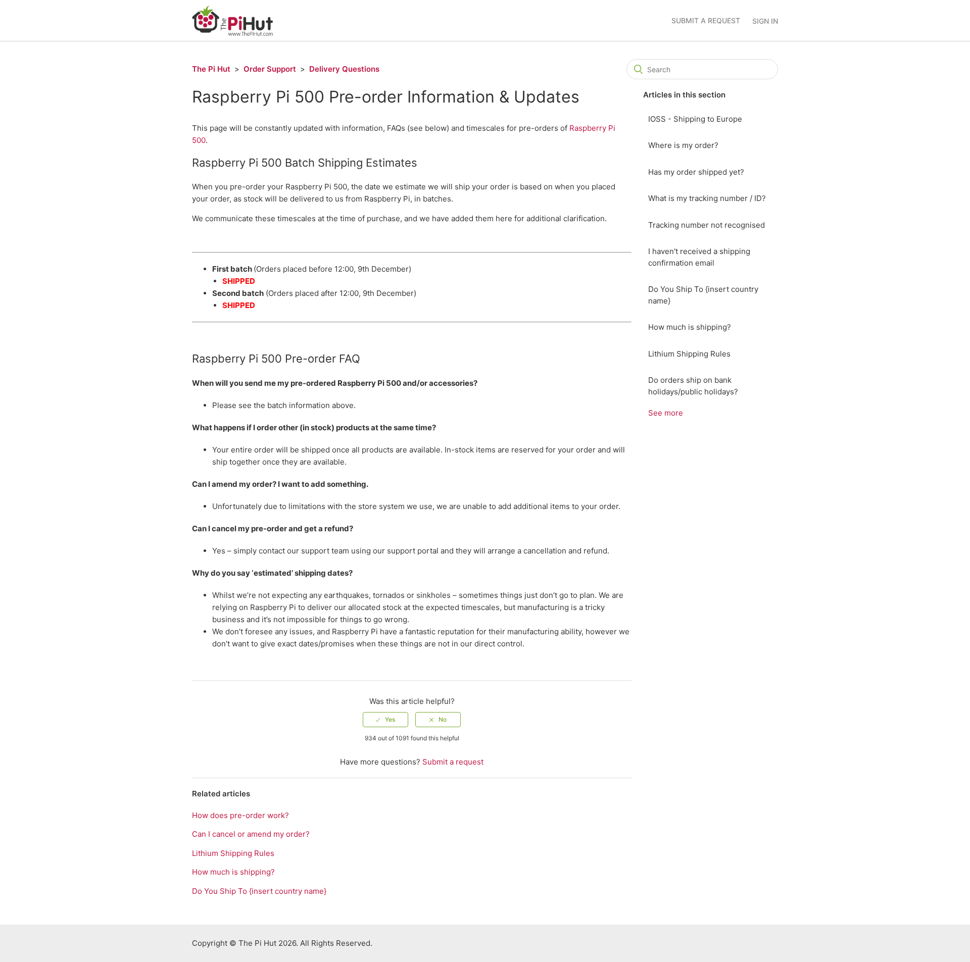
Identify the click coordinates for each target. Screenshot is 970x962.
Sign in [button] (765, 21)
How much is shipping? (689, 327)
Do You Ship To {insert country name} (703, 295)
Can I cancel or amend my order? (251, 834)
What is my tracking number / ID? (707, 198)
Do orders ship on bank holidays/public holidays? (693, 385)
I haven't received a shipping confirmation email (699, 257)
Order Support (270, 69)
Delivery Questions (344, 69)
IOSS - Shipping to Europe (695, 119)
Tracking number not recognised (706, 225)
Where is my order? (683, 145)
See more (665, 413)
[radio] (385, 719)
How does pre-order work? (240, 815)
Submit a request (705, 20)
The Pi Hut (211, 69)
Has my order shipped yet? (696, 172)
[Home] (232, 20)
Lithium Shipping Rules (689, 354)
